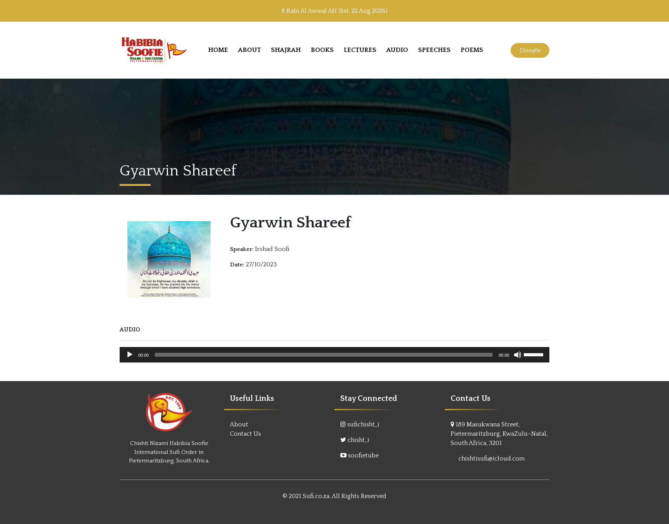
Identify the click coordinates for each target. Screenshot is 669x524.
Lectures (360, 49)
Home (218, 49)
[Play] (130, 355)
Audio (397, 49)
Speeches (434, 49)
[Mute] (517, 355)
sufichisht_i (363, 424)
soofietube (363, 455)
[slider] (534, 354)
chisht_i (358, 439)
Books (322, 49)
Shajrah (286, 49)
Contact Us (245, 433)
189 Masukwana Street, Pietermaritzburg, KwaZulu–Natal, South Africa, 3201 (499, 434)
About (249, 49)
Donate (530, 50)
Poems (472, 49)
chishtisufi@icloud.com (491, 458)
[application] (334, 355)
